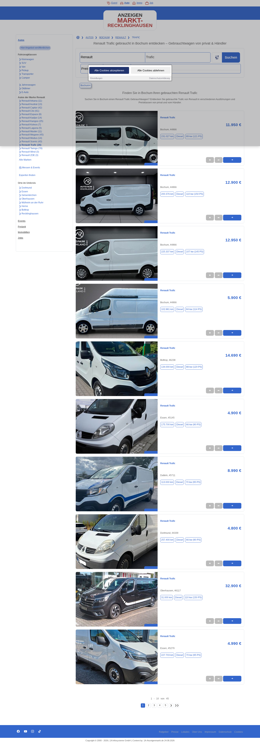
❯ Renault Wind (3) (29, 151)
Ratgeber (164, 732)
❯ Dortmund (25, 187)
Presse (175, 732)
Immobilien (24, 232)
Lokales (185, 732)
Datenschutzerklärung (159, 78)
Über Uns (197, 732)
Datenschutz (225, 732)
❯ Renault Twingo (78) (30, 148)
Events (22, 221)
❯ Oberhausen (26, 198)
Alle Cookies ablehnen (150, 70)
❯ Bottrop (24, 209)
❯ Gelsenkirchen (28, 195)
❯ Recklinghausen (28, 213)
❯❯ (177, 705)
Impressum (210, 732)
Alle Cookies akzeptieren (109, 70)
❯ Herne (23, 206)
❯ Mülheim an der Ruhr (31, 202)
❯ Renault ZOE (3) (28, 155)
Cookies (238, 732)
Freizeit (22, 226)
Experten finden (27, 175)
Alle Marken (25, 159)
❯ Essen (23, 191)
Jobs (20, 238)
